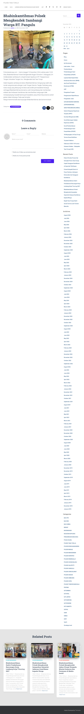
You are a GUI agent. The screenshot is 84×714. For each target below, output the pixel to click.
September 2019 (68, 477)
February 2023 (68, 348)
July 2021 (66, 408)
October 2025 (67, 246)
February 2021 (68, 423)
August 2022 (67, 367)
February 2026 (68, 234)
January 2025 (67, 275)
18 (69, 40)
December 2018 (68, 506)
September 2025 (68, 250)
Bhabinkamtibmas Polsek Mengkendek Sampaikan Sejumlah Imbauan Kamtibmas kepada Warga (40, 667)
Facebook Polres (46, 7)
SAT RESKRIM (67, 603)
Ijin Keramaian (68, 63)
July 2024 (66, 294)
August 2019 (67, 480)
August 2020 (67, 442)
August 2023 (67, 329)
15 (79, 37)
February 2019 (68, 499)
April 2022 (66, 379)
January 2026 (67, 237)
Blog (11, 7)
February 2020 (68, 461)
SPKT (65, 619)
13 (74, 37)
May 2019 (66, 490)
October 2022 (67, 360)
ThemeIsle (78, 710)
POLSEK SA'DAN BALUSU (70, 562)
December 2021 (68, 392)
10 (67, 37)
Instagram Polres (60, 7)
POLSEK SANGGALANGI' (70, 571)
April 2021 (66, 417)
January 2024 (67, 313)
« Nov (64, 48)
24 (67, 43)
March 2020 (67, 458)
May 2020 (66, 452)
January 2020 (67, 464)
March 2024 (67, 306)
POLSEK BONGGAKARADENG (71, 546)
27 (74, 43)
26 (72, 43)
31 (67, 46)
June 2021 (66, 411)
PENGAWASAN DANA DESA (71, 537)
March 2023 (67, 344)
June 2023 (66, 335)
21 (76, 40)
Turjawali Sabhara (69, 140)
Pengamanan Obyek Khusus (71, 95)
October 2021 (67, 398)
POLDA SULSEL (68, 540)
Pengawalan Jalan (69, 98)
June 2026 (66, 221)
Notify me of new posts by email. (21, 155)
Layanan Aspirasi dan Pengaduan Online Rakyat (27, 7)
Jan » (68, 48)
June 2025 (66, 259)
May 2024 (66, 300)
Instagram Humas (57, 7)
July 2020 (66, 445)
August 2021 (67, 404)
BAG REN (66, 521)
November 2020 (68, 433)
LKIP (42, 7)
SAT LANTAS (67, 597)
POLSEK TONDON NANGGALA (71, 584)
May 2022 (66, 376)
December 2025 (68, 240)
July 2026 (66, 218)
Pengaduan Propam (69, 92)
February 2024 (68, 310)
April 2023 (66, 341)
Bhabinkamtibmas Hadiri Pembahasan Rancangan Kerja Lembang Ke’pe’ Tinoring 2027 (72, 183)
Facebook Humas (49, 7)
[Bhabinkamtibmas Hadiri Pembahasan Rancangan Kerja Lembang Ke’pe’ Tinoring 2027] (15, 650)
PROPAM (66, 587)
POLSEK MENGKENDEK (15, 106)
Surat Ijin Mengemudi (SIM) (71, 116)
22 (79, 40)
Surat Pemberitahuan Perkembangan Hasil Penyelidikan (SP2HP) (70, 128)
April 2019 (66, 493)
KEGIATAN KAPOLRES (69, 533)
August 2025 (67, 253)
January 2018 (67, 509)
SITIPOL (66, 609)
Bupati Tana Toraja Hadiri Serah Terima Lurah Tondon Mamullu (71, 203)
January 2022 (67, 389)
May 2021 (66, 414)
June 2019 (66, 487)
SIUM (65, 612)
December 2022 (68, 354)
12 (72, 37)
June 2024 (66, 297)
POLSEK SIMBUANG (69, 578)
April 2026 (66, 227)
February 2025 (68, 272)
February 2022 (68, 385)
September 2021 (68, 401)
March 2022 (67, 382)
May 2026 (66, 224)
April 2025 (66, 265)
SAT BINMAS (67, 590)
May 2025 (66, 262)
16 (64, 40)
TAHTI (65, 622)
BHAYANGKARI (68, 530)
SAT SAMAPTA (67, 606)
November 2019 (68, 471)
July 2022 (66, 370)
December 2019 (68, 468)
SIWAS (65, 615)
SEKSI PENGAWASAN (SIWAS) (72, 107)
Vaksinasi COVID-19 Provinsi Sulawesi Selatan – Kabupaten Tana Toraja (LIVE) (72, 146)
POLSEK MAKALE (68, 549)
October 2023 (67, 322)
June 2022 (66, 373)
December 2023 (68, 316)
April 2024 (66, 303)
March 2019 (67, 496)
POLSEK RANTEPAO (69, 555)
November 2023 (68, 319)
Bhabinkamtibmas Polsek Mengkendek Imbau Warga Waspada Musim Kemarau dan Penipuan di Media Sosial (68, 668)
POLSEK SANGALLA (69, 568)
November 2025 (68, 243)
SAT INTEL (66, 593)
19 (72, 40)
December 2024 (68, 278)
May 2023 (66, 338)
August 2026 (67, 215)
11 (69, 37)
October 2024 (67, 284)
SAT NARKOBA (68, 600)
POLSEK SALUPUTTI (69, 565)
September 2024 (68, 288)
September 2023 (68, 325)
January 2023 (67, 351)
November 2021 (68, 395)
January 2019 (67, 502)
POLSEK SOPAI (68, 581)
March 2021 (67, 420)
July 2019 (66, 483)
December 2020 (68, 430)
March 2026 (67, 231)
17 (67, 40)
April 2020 (66, 455)
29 (79, 43)
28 (76, 43)
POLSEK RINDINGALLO (70, 559)
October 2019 (67, 474)
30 (64, 46)
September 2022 (68, 363)
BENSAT (66, 527)
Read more (19, 689)
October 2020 (67, 436)
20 (74, 40)
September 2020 (68, 439)
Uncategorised (68, 625)
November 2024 (68, 281)
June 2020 (66, 449)
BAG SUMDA (67, 524)
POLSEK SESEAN (68, 574)
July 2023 (66, 332)
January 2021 (67, 427)
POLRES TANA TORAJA (70, 543)
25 (69, 43)
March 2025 (67, 269)
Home (6, 7)
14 (76, 37)
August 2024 (67, 291)
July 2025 (66, 256)
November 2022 (68, 357)
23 (64, 43)
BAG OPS (66, 518)
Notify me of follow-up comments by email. (24, 152)
